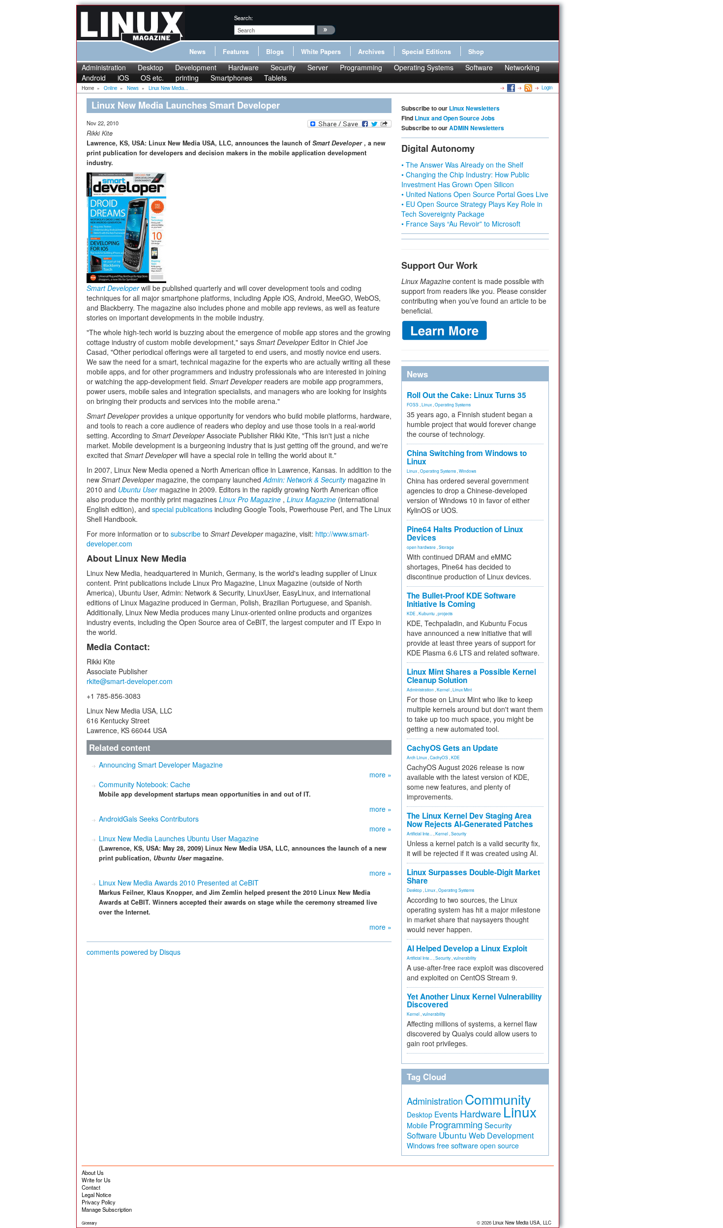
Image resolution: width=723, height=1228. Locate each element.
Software (479, 67)
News (197, 51)
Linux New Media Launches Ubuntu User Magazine (179, 838)
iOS (123, 78)
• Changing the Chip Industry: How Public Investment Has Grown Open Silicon (465, 179)
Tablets (275, 78)
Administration (104, 67)
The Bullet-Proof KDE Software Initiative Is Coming (461, 599)
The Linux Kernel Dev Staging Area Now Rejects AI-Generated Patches (470, 819)
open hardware (421, 547)
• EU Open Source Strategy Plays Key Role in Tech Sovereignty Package (471, 209)
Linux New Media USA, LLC (522, 1222)
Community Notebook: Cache (144, 784)
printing (187, 78)
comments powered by (134, 952)
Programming (361, 67)
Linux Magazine (311, 499)
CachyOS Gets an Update (452, 748)
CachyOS (439, 757)
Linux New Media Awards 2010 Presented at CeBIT (179, 882)
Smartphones (231, 78)
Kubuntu (427, 613)
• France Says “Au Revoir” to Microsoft (460, 223)
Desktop (150, 67)
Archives (371, 51)
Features (236, 51)
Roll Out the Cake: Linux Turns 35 (466, 395)
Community (498, 1099)
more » (380, 774)
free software (457, 1145)
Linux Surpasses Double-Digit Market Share (473, 876)
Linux (427, 404)
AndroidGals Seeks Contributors (149, 819)
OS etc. (152, 78)
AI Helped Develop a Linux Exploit (467, 948)
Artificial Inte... (419, 833)
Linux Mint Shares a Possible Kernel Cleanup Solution (471, 675)
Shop (476, 51)
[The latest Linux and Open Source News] (527, 87)
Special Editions (426, 51)
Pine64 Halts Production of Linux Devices (465, 533)
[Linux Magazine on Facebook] (510, 87)
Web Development (501, 1135)
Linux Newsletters (474, 108)
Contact (91, 1187)
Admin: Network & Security (304, 480)
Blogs (275, 51)
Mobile (417, 1125)
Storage (446, 547)
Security (283, 67)
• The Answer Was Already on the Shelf (462, 165)
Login (547, 87)
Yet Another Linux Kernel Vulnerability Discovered (474, 1000)
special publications (182, 509)
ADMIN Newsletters (476, 127)
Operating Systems (423, 67)
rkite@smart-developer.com (130, 681)
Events (446, 1114)
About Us (93, 1172)
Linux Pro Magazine (250, 499)
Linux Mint (462, 689)
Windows (467, 471)
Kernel (443, 689)
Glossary (89, 1223)
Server (317, 67)
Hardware (243, 67)
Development (195, 67)
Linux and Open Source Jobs (455, 118)
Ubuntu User (137, 489)
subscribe (186, 534)
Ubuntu (453, 1135)
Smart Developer (113, 288)
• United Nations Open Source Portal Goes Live (474, 194)
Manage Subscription (107, 1209)
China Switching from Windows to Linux (467, 457)
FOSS (413, 404)
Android (94, 78)
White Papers (321, 51)
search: (243, 18)
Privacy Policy (99, 1202)
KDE (411, 613)
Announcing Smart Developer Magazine (161, 765)
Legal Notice (96, 1195)
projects (445, 613)
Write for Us (96, 1180)
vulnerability (464, 958)
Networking (522, 67)
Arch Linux (417, 757)
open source (499, 1145)
